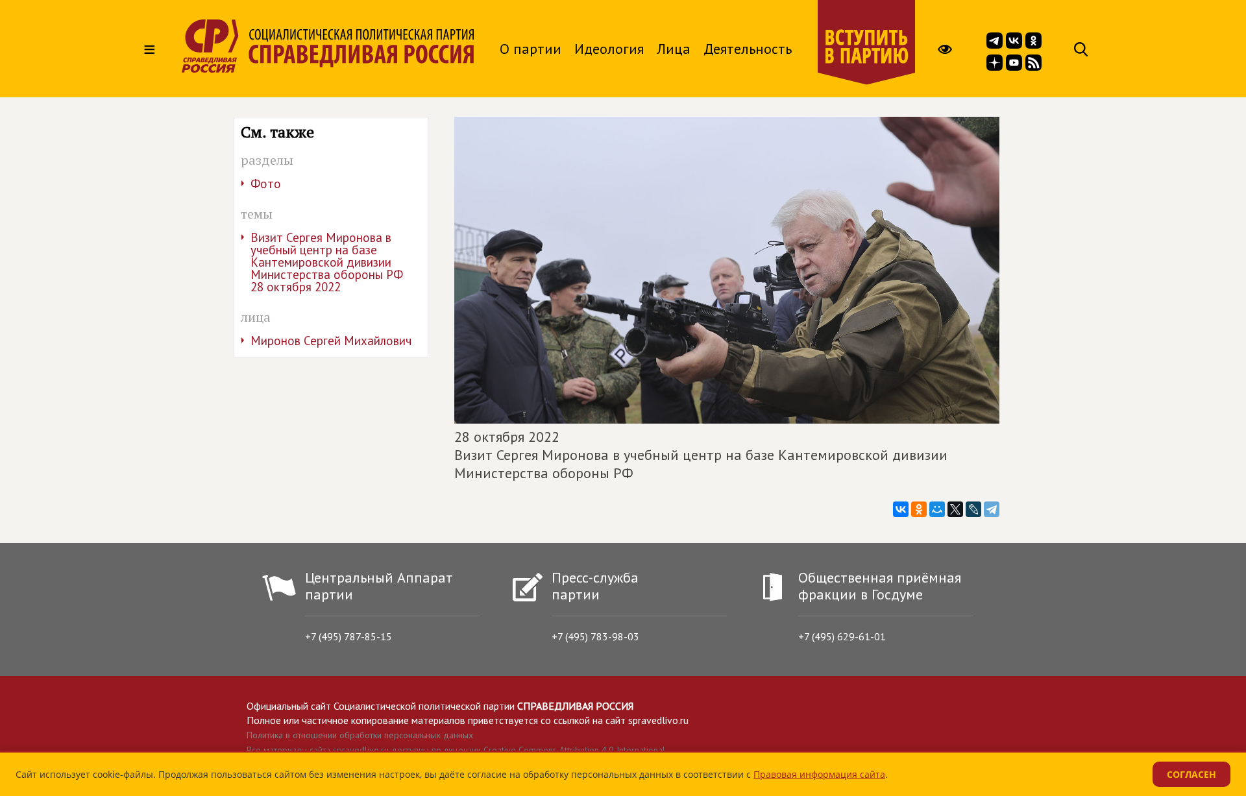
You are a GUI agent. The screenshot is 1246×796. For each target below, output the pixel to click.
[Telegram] (991, 509)
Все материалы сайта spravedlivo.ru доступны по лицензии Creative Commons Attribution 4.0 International (456, 750)
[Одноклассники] (919, 509)
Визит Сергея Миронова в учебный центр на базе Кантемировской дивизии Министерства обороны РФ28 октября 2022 (326, 262)
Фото (265, 183)
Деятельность (747, 49)
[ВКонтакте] (901, 509)
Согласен (1191, 774)
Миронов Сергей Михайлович (330, 340)
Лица (673, 49)
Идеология (609, 49)
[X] (955, 509)
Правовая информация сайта (819, 774)
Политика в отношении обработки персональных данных (360, 735)
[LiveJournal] (973, 509)
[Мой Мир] (937, 509)
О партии (530, 49)
